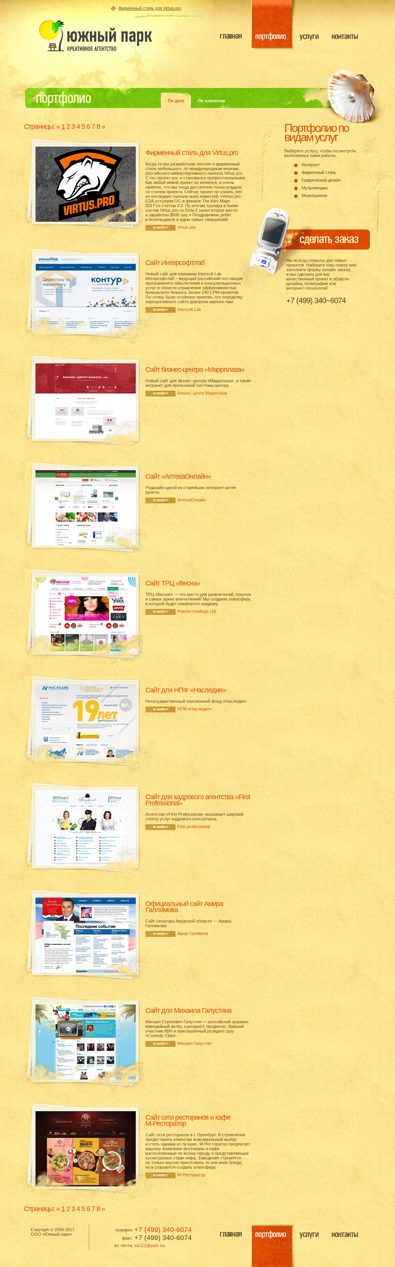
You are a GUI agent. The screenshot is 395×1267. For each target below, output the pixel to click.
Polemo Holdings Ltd (196, 611)
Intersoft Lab (189, 309)
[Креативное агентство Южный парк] (95, 36)
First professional (193, 826)
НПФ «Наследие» (194, 709)
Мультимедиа (314, 188)
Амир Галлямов (192, 933)
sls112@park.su (149, 1245)
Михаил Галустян (194, 1043)
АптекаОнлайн (191, 500)
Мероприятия (314, 195)
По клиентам (211, 100)
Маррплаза (202, 393)
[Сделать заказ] (315, 243)
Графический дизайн (321, 180)
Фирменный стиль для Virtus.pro (149, 8)
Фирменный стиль (319, 172)
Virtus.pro (186, 227)
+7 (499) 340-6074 (163, 1229)
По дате (176, 100)
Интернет (310, 164)
